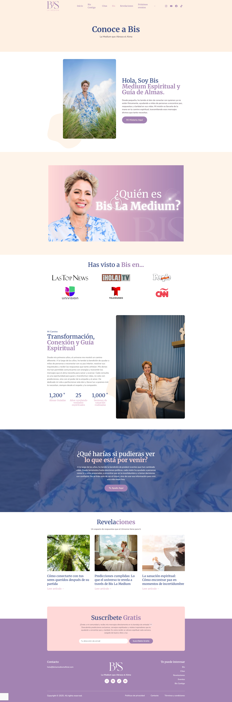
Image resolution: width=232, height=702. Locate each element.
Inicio (80, 6)
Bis (113, 6)
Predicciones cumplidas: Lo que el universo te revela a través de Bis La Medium (115, 580)
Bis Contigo (92, 6)
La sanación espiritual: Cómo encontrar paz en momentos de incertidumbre (163, 580)
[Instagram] (166, 6)
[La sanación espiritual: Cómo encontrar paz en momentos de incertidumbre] (163, 553)
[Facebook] (176, 6)
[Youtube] (171, 6)
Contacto (53, 662)
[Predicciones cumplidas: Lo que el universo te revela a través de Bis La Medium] (116, 553)
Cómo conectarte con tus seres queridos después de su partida (68, 580)
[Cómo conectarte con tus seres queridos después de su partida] (68, 553)
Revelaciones (126, 6)
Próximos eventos (143, 6)
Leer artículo (54, 588)
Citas (104, 6)
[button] (116, 203)
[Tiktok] (181, 6)
